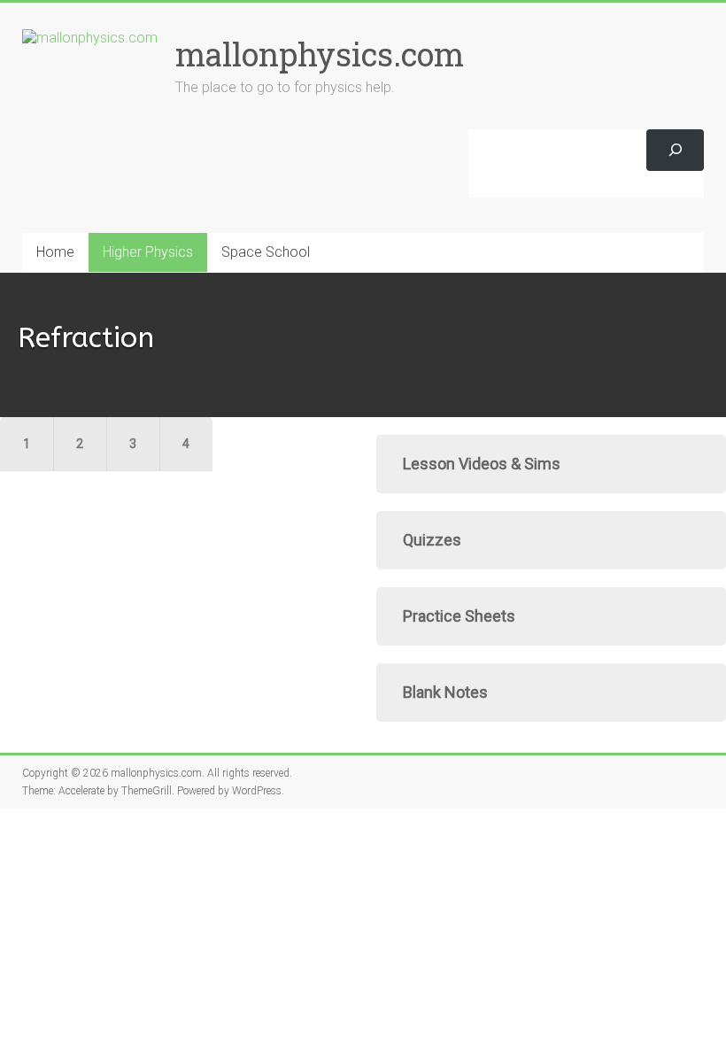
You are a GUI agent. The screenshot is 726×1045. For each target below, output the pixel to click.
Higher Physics (148, 252)
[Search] (675, 150)
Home (55, 252)
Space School (265, 252)
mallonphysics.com (319, 54)
